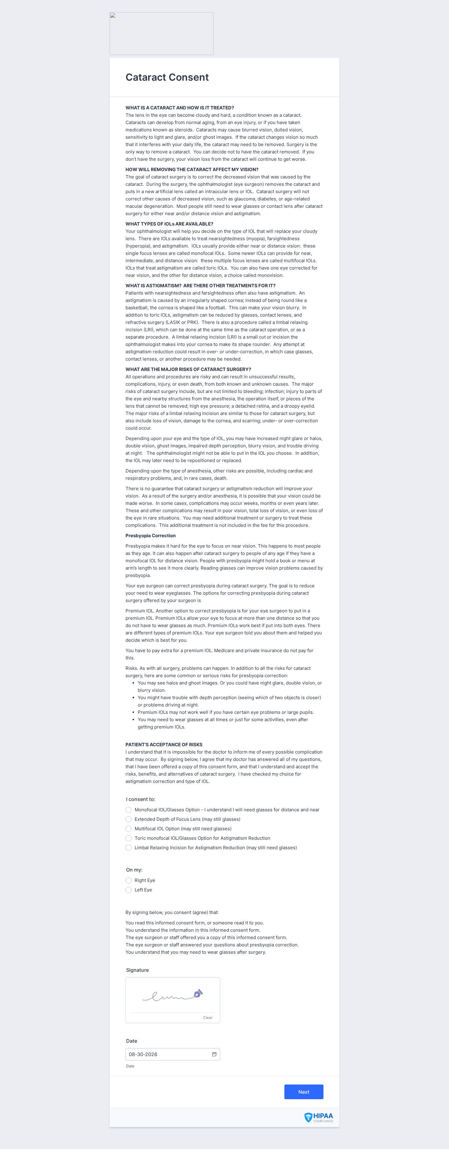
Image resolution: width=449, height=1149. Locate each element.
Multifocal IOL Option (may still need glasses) (183, 828)
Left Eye (143, 890)
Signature (137, 970)
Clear (207, 1017)
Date (130, 1066)
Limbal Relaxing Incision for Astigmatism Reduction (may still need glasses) (216, 847)
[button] (214, 1054)
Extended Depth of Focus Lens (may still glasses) (187, 819)
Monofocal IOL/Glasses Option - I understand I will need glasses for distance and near (227, 810)
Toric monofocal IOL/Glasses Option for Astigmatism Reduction (202, 838)
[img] (173, 995)
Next (303, 1092)
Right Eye (145, 880)
